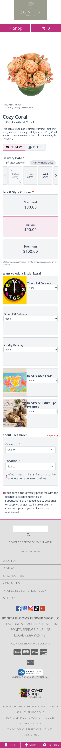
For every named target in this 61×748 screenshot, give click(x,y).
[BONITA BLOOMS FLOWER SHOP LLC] (30, 19)
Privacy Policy (16, 729)
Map (32, 745)
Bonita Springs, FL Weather (24, 717)
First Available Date (43, 162)
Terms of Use (30, 734)
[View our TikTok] (36, 610)
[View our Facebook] (18, 610)
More (7, 139)
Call (11, 745)
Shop (17, 28)
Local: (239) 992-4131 (30, 635)
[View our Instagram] (30, 610)
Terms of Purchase (40, 729)
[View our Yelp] (42, 610)
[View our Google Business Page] (24, 610)
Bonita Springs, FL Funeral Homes (25, 706)
